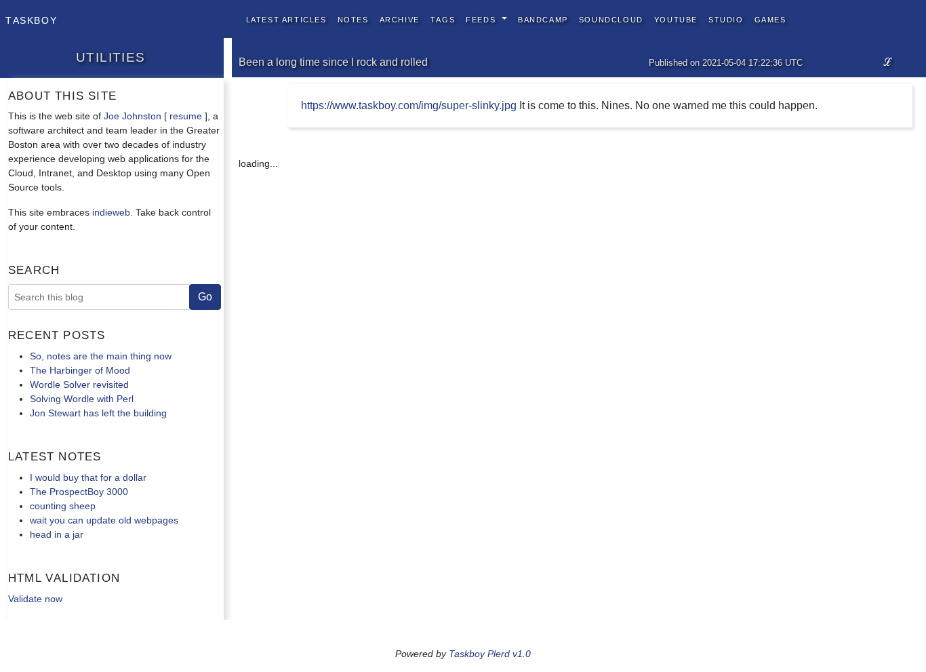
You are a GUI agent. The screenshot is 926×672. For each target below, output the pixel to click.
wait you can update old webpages (104, 520)
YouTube (676, 18)
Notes (353, 18)
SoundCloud (611, 18)
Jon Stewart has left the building (98, 413)
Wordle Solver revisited (79, 384)
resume (185, 116)
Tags (442, 18)
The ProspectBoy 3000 (79, 491)
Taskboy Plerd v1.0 (490, 653)
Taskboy (31, 19)
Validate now (35, 598)
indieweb (111, 212)
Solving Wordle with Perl (82, 398)
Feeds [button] (482, 18)
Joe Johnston (132, 116)
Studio (726, 18)
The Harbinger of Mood (80, 370)
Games (770, 18)
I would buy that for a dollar (88, 477)
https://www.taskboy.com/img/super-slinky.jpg (409, 105)
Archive (400, 18)
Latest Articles (286, 18)
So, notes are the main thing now (101, 356)
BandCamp (543, 18)
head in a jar (56, 534)
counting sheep (63, 505)
